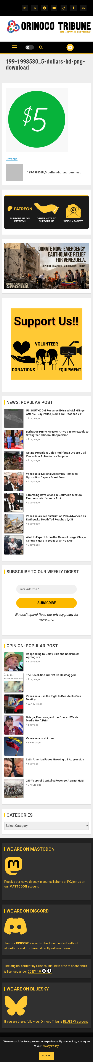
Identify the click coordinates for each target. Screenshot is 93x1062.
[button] (14, 49)
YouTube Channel (65, 47)
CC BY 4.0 (34, 971)
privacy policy (63, 615)
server (27, 943)
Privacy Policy (50, 1046)
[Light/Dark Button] (29, 47)
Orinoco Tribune (47, 966)
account (24, 886)
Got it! (46, 1055)
